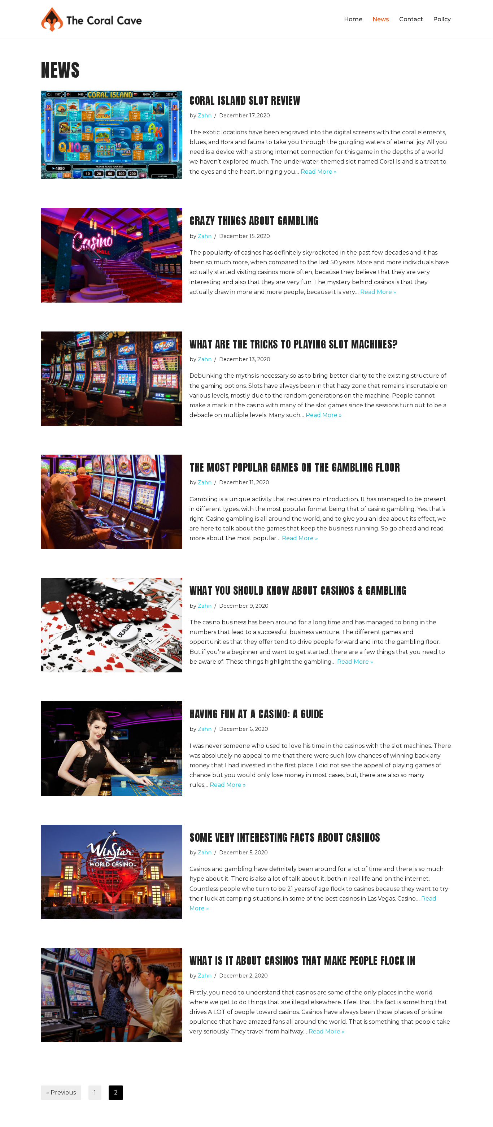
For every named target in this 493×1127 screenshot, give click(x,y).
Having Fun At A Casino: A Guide (256, 713)
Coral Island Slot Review (244, 100)
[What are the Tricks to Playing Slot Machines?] (111, 378)
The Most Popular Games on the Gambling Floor (294, 467)
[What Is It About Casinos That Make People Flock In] (111, 995)
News (380, 19)
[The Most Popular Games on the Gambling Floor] (111, 502)
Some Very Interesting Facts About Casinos (284, 837)
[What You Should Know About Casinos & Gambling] (111, 625)
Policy (442, 19)
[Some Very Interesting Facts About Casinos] (111, 872)
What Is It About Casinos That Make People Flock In (302, 960)
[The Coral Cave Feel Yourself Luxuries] (91, 19)
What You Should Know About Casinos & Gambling (298, 590)
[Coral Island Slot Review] (111, 135)
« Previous (61, 1092)
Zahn (204, 115)
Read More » (319, 171)
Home (353, 19)
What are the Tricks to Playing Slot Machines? (293, 344)
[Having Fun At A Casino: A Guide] (111, 748)
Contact (411, 19)
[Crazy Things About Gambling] (111, 255)
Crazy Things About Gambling (254, 220)
